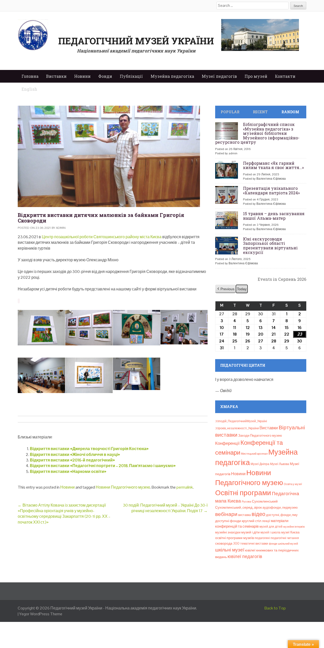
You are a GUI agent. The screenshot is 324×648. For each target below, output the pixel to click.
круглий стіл (251, 521)
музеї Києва (290, 532)
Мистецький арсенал (254, 453)
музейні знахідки (227, 532)
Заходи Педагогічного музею (260, 435)
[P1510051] (136, 374)
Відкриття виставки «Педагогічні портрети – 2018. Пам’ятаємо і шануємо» (103, 465)
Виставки (56, 76)
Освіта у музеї (293, 484)
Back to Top (275, 608)
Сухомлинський (265, 501)
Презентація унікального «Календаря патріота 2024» (271, 190)
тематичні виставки (254, 544)
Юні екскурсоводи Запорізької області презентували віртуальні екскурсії (270, 245)
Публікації (131, 76)
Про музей (256, 76)
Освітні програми (243, 492)
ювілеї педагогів (245, 556)
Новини (82, 76)
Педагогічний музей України (136, 41)
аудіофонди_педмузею (280, 507)
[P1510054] (184, 327)
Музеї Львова (279, 464)
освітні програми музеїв (234, 538)
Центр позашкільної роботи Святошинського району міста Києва (101, 236)
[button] (225, 289)
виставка (244, 515)
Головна (30, 76)
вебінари (226, 514)
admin (61, 228)
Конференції (227, 443)
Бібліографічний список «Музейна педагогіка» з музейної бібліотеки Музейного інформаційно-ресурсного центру (257, 133)
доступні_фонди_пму (282, 515)
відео (258, 513)
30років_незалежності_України (237, 428)
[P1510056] (89, 327)
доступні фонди (228, 521)
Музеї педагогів (219, 76)
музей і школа (270, 532)
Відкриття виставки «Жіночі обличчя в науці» (75, 454)
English (29, 89)
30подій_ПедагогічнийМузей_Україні (241, 421)
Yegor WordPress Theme (40, 614)
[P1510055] (136, 327)
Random (290, 111)
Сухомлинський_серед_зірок (238, 507)
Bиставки (269, 428)
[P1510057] (41, 327)
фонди (273, 543)
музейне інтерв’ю (294, 526)
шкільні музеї (229, 550)
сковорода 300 (227, 543)
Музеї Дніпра (260, 464)
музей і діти (250, 532)
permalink (184, 487)
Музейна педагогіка (172, 76)
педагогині (262, 538)
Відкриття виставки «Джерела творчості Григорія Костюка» (89, 448)
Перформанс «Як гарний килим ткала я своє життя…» (273, 165)
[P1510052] (89, 375)
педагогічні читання (285, 538)
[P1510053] (41, 375)
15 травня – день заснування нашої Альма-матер (274, 216)
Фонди (105, 76)
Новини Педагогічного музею (123, 487)
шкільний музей (288, 543)
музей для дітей (270, 526)
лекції (266, 521)
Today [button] (242, 289)
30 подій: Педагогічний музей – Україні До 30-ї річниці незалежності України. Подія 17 (165, 508)
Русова (246, 501)
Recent (260, 111)
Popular (230, 111)
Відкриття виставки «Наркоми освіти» (68, 471)
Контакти (285, 76)
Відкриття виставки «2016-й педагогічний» (72, 460)
